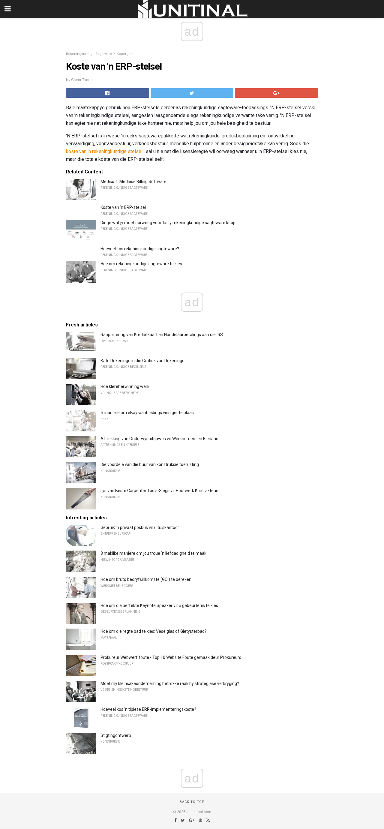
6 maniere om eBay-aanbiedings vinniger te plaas (147, 412)
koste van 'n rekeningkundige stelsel (104, 151)
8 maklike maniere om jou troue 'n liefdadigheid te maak (153, 553)
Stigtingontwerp (115, 735)
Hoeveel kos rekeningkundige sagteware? (139, 248)
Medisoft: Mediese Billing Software (133, 181)
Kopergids (125, 54)
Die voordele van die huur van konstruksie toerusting (149, 464)
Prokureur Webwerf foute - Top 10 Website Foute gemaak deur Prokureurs (170, 657)
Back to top (192, 802)
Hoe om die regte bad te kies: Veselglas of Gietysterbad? (153, 631)
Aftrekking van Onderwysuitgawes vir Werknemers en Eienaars (160, 438)
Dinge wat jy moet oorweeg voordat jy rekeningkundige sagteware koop (168, 222)
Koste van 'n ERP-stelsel (123, 207)
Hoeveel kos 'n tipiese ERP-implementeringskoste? (148, 709)
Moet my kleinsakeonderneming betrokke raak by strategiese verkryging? (169, 683)
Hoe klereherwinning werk (124, 386)
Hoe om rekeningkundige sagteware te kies (141, 263)
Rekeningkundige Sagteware (89, 54)
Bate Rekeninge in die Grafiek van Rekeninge (142, 360)
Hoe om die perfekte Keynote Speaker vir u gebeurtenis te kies (159, 605)
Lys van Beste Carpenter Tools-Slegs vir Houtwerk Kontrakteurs (160, 490)
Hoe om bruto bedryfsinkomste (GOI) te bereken (145, 579)
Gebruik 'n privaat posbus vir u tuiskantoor (139, 527)
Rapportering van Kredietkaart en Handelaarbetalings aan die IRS (161, 334)
